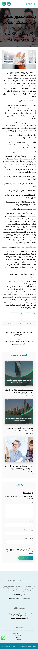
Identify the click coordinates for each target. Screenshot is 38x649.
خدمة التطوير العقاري (18, 616)
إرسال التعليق (26, 558)
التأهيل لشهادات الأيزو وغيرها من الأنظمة (18, 614)
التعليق (30, 502)
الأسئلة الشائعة (18, 633)
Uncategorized (14, 313)
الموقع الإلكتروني (28, 538)
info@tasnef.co (13, 598)
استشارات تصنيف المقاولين (18, 618)
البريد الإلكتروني (28, 530)
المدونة (18, 637)
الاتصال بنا (18, 639)
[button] (30, 323)
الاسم (31, 521)
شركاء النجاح (17, 635)
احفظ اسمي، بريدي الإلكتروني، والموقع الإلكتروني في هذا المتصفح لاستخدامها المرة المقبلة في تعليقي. (19, 551)
